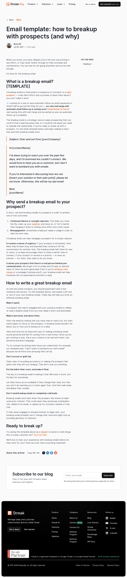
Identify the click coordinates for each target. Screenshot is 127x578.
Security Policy (113, 565)
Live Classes (92, 522)
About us (74, 518)
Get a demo (90, 4)
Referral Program (73, 540)
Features (55, 527)
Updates (55, 536)
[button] (33, 4)
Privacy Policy (98, 565)
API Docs (91, 541)
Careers (76, 522)
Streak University (91, 528)
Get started (109, 4)
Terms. (112, 481)
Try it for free (40, 435)
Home (54, 518)
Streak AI (56, 522)
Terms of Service (83, 565)
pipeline (36, 224)
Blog (89, 518)
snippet (44, 432)
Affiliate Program (73, 533)
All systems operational (109, 557)
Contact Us (74, 527)
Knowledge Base (92, 535)
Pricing (72, 4)
